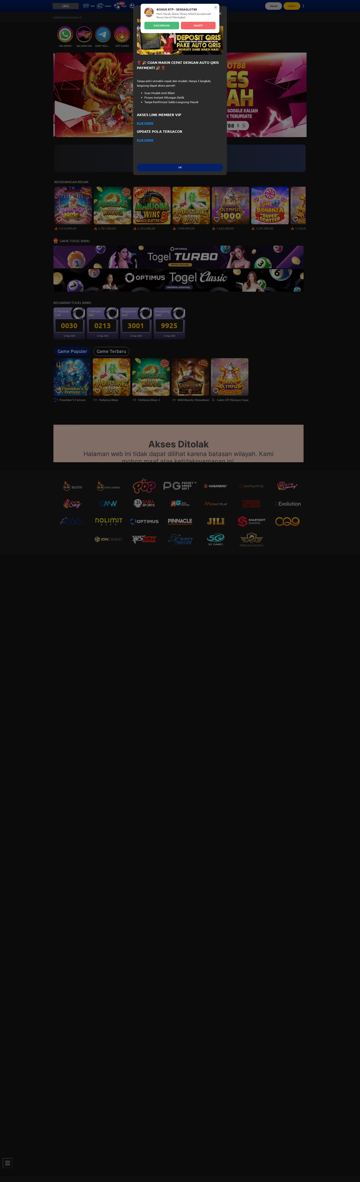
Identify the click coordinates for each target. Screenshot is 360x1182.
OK (180, 167)
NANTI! (198, 25)
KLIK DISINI (145, 123)
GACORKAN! (162, 25)
